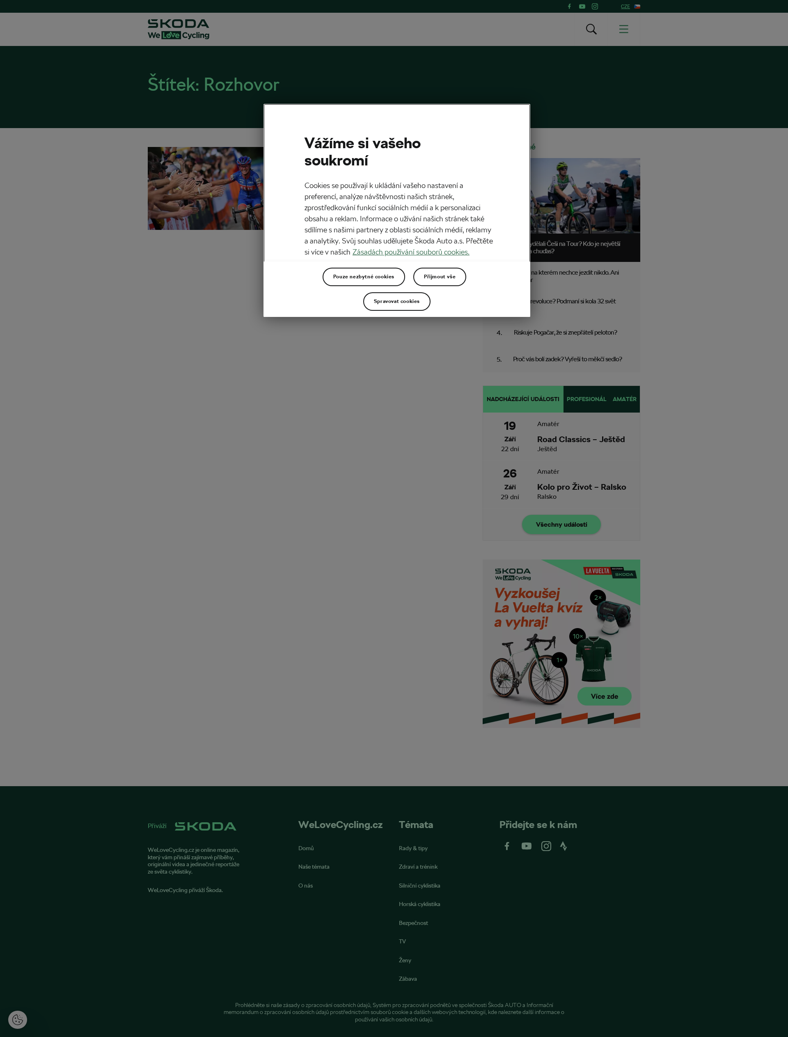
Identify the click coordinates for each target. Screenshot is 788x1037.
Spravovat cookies (397, 301)
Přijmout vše (440, 277)
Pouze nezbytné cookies (363, 277)
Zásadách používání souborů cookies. (411, 252)
